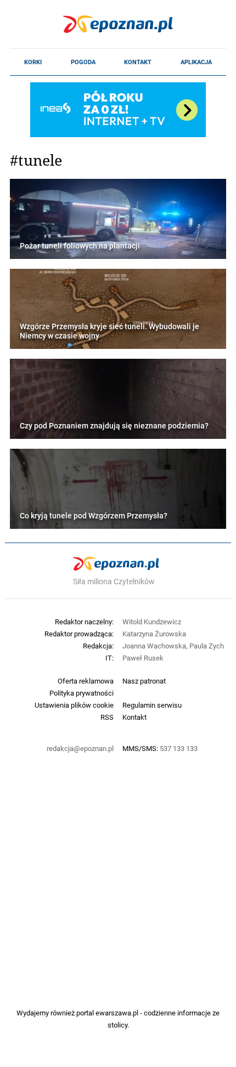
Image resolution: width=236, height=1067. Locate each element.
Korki (33, 62)
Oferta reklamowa (86, 680)
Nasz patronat (144, 680)
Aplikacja (196, 62)
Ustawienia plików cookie (74, 705)
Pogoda (83, 62)
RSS (107, 717)
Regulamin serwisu (152, 705)
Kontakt (137, 62)
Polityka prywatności (81, 692)
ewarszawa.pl (116, 1012)
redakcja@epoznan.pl (80, 748)
